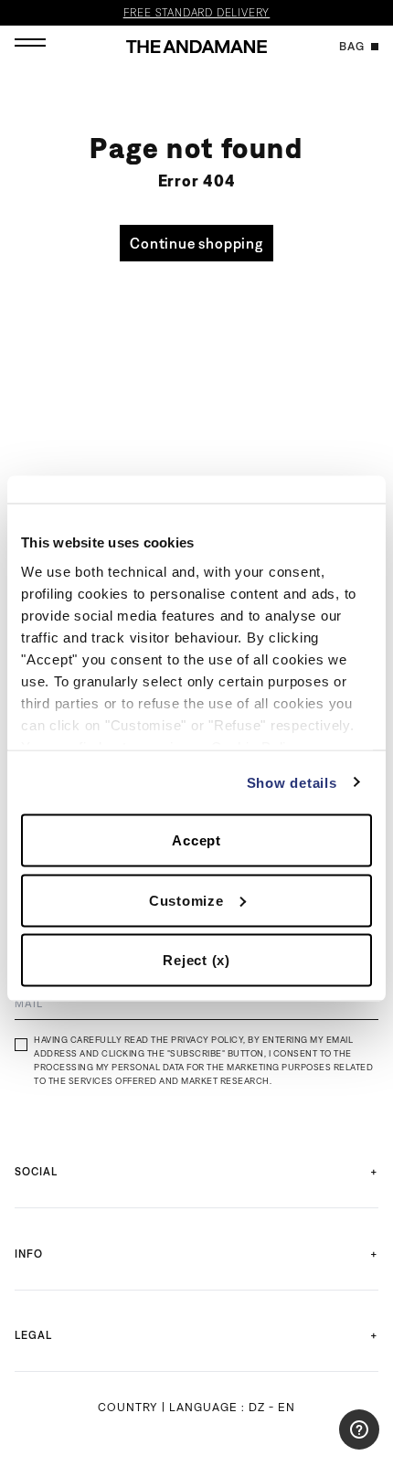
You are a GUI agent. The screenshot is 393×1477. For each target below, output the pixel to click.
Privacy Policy (207, 1040)
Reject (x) (196, 960)
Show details (292, 782)
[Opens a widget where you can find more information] (324, 1445)
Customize (186, 900)
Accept (196, 840)
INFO (29, 1253)
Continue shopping (196, 243)
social (36, 1171)
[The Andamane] (196, 46)
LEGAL (33, 1335)
